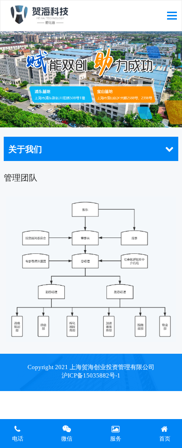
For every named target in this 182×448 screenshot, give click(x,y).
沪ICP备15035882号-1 (91, 375)
